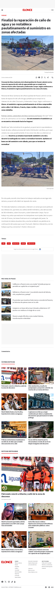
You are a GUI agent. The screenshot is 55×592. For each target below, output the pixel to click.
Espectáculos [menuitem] (18, 577)
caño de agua (31, 243)
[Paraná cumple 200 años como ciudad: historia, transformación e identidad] (6, 317)
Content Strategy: (45, 587)
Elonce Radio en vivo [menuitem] (32, 572)
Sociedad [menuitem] (17, 570)
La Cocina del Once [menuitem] (32, 564)
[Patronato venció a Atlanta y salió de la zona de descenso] (14, 375)
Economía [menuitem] (17, 575)
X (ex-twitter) (5, 582)
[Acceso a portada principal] (27, 10)
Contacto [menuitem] (44, 568)
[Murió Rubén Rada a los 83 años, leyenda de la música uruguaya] (14, 401)
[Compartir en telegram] (48, 77)
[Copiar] (42, 77)
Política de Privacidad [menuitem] (46, 563)
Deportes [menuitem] (17, 573)
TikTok (12, 582)
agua (9, 243)
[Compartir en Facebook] (39, 77)
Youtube (15, 582)
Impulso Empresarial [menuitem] (32, 563)
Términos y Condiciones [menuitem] (47, 564)
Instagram (8, 582)
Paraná (3, 15)
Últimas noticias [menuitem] (18, 563)
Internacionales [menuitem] (18, 572)
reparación (16, 243)
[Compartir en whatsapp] (36, 77)
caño (3, 243)
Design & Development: (52, 587)
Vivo (52, 10)
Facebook (2, 582)
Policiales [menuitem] (17, 566)
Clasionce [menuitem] (30, 568)
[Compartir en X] (44, 77)
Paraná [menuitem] (16, 564)
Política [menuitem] (16, 568)
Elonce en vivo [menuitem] (31, 570)
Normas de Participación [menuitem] (47, 566)
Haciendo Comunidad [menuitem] (33, 561)
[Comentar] (51, 77)
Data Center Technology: (48, 587)
